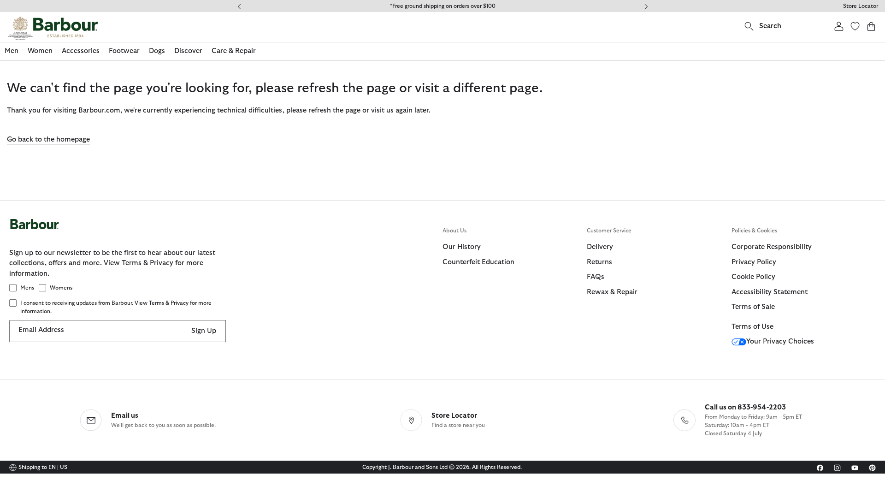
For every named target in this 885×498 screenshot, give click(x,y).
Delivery (600, 246)
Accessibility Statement (770, 292)
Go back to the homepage (48, 139)
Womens (61, 287)
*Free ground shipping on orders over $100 (443, 6)
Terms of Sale (753, 306)
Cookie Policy (753, 276)
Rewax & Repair (612, 292)
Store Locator (860, 6)
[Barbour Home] (53, 28)
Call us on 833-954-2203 (745, 407)
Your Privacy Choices (780, 341)
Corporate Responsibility (772, 246)
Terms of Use (752, 326)
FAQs (595, 276)
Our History (461, 246)
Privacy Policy (754, 262)
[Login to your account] (839, 26)
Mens (27, 287)
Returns (599, 262)
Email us (124, 415)
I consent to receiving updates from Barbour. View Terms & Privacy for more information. (116, 307)
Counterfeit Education (478, 262)
